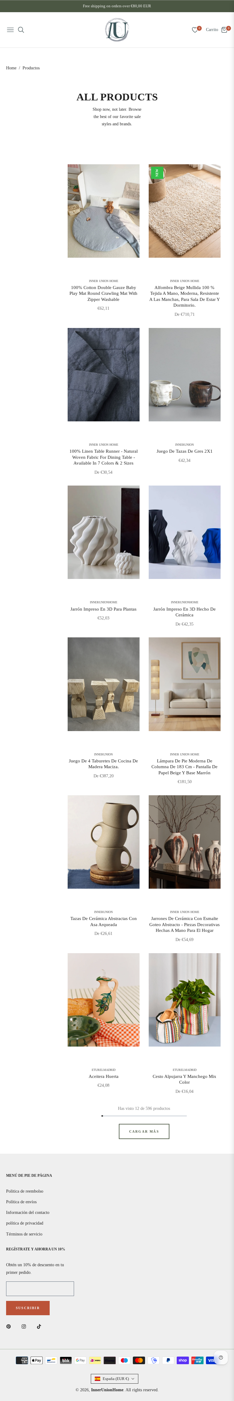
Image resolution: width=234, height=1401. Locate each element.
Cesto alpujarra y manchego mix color (184, 1079)
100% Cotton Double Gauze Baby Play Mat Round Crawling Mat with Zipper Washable (103, 293)
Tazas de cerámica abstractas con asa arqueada (103, 921)
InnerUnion (184, 444)
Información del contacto (27, 1212)
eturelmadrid (103, 1070)
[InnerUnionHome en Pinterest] (10, 1326)
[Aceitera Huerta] (104, 1000)
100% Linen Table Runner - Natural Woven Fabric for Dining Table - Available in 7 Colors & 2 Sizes (103, 457)
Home (11, 68)
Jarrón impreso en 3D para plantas (103, 609)
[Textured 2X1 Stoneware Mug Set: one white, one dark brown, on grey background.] (185, 374)
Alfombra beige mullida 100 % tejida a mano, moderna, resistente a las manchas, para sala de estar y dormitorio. (184, 296)
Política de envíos (21, 1202)
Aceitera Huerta (104, 1076)
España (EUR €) (116, 1378)
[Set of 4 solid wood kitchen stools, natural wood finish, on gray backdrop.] (104, 684)
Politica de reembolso (24, 1191)
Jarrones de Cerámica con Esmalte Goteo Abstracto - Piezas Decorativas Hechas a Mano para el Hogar (184, 924)
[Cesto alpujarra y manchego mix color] (185, 1000)
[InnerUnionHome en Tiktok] (40, 1326)
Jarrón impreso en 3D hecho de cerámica (184, 612)
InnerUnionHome (103, 602)
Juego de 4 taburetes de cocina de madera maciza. (103, 763)
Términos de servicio (24, 1234)
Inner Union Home (103, 281)
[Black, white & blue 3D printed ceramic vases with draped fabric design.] (185, 532)
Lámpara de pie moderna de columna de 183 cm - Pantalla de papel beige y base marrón (184, 766)
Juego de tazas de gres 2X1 (185, 451)
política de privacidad (24, 1223)
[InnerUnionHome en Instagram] (25, 1326)
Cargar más (144, 1131)
